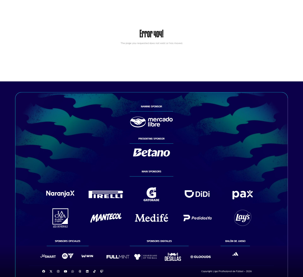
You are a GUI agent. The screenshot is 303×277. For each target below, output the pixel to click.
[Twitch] (102, 271)
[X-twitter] (51, 271)
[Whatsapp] (73, 271)
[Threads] (80, 271)
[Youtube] (65, 271)
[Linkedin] (87, 271)
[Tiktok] (94, 271)
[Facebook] (44, 271)
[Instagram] (58, 271)
